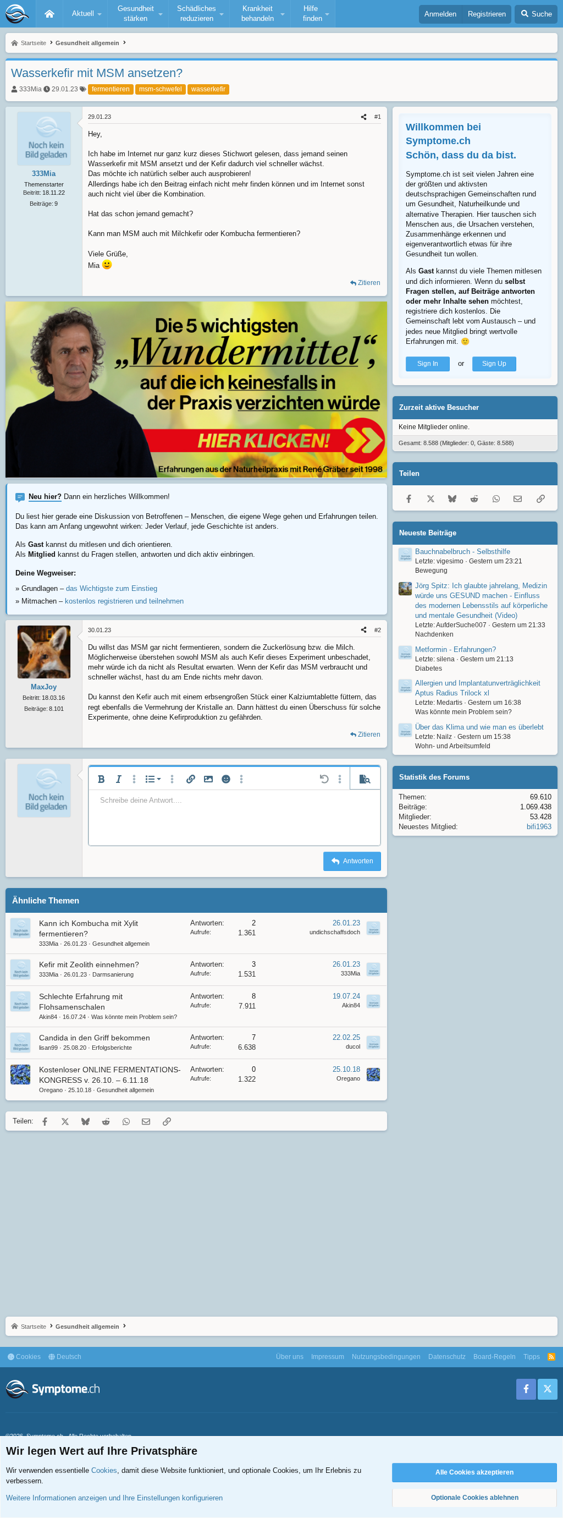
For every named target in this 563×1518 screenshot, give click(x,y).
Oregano (51, 1090)
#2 (377, 630)
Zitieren (369, 283)
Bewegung (431, 570)
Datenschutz (447, 1357)
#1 (377, 116)
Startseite (49, 14)
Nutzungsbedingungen (386, 1357)
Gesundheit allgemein (121, 943)
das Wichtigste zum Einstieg (111, 588)
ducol (353, 1046)
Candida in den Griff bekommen (94, 1037)
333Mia (30, 89)
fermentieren (111, 89)
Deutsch (68, 1357)
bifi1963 (539, 827)
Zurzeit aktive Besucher (439, 407)
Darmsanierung (113, 974)
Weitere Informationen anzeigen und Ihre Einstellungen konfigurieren (114, 1498)
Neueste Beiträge (427, 533)
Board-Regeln (494, 1357)
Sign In (427, 364)
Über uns (289, 1357)
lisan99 (48, 1047)
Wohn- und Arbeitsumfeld (452, 746)
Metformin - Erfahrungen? (455, 649)
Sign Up (494, 364)
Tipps (531, 1357)
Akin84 (48, 1016)
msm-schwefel (160, 89)
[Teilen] (364, 117)
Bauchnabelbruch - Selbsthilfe (462, 551)
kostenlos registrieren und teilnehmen (124, 601)
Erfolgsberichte (112, 1047)
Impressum (327, 1357)
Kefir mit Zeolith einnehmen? (89, 964)
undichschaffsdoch (335, 932)
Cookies (27, 1357)
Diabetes (428, 668)
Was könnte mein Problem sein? (134, 1016)
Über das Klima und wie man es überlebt (479, 727)
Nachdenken (434, 634)
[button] (85, 14)
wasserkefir (208, 89)
